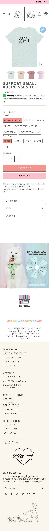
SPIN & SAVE (37, 285)
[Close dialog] (47, 244)
